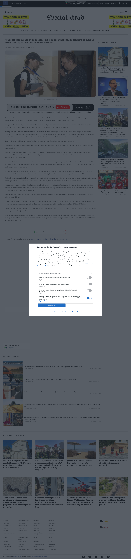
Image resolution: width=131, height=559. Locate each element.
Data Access (65, 312)
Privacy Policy (76, 312)
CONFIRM (51, 305)
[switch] (89, 277)
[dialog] (65, 280)
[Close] (99, 247)
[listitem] (65, 273)
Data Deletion (55, 312)
